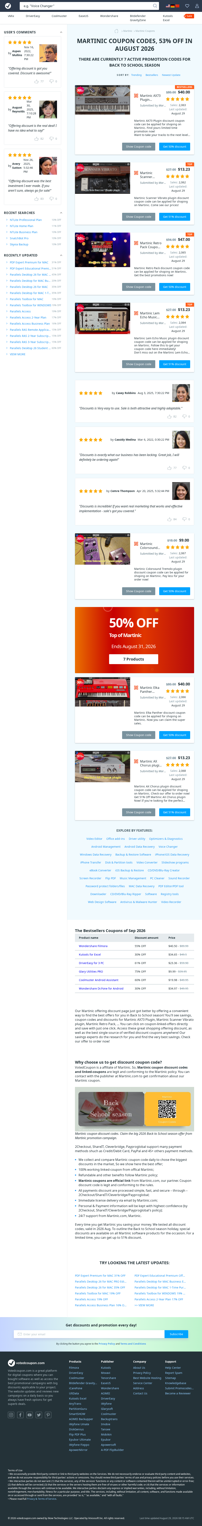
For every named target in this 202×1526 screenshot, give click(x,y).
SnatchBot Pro (35, 238)
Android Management (106, 846)
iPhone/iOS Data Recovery (172, 854)
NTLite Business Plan (35, 232)
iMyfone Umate (79, 1424)
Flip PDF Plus (77, 1434)
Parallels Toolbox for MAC (35, 299)
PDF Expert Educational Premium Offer (35, 268)
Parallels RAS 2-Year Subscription (35, 336)
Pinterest (48, 1415)
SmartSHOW (77, 1414)
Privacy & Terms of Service (41, 1499)
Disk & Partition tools (119, 862)
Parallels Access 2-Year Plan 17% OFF (159, 1299)
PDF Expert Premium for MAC (35, 262)
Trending (136, 75)
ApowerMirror (78, 1450)
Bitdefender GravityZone (138, 18)
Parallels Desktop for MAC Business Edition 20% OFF (164, 1281)
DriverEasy (33, 16)
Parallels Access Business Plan (35, 323)
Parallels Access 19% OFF (91, 1299)
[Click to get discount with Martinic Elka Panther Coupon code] (102, 710)
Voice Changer (168, 846)
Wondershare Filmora (93, 946)
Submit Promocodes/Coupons (179, 1388)
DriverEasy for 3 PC (91, 963)
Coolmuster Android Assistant (98, 980)
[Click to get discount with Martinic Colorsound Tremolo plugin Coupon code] (102, 566)
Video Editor (94, 839)
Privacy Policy (107, 1343)
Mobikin (106, 1434)
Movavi (105, 1373)
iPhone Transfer (90, 862)
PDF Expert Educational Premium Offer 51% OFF (164, 1275)
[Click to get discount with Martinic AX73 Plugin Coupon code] (102, 120)
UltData (74, 1393)
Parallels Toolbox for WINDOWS (35, 305)
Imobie (105, 1424)
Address (138, 1388)
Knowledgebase (175, 1383)
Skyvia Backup (35, 244)
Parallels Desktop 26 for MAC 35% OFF (100, 1287)
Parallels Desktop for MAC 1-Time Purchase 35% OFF (164, 1287)
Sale (189, 16)
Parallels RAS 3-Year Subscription (35, 342)
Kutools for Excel (90, 954)
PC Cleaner (157, 878)
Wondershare (109, 16)
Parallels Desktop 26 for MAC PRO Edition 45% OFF (105, 1281)
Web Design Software (102, 902)
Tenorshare (108, 1378)
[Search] (155, 6)
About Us (139, 1368)
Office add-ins (115, 839)
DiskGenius (76, 1429)
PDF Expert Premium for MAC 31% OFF (100, 1275)
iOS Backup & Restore (129, 870)
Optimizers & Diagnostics (166, 839)
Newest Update (171, 75)
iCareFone (75, 1388)
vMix (11, 16)
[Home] (117, 31)
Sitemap (170, 1378)
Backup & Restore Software (133, 854)
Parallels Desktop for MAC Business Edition (35, 281)
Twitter (39, 1415)
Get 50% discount (174, 146)
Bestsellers (152, 75)
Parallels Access (35, 311)
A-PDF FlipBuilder (112, 1450)
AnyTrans (75, 1403)
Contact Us (140, 1393)
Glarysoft (107, 1409)
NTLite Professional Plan (35, 220)
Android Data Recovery (139, 846)
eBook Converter (100, 870)
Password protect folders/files (105, 886)
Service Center (142, 1383)
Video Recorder (171, 902)
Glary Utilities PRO (91, 971)
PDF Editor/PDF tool (171, 886)
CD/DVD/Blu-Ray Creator (164, 870)
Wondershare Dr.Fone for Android (101, 988)
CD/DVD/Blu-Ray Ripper (125, 894)
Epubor (106, 1439)
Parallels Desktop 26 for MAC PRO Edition (35, 274)
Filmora (74, 1368)
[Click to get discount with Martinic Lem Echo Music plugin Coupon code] (102, 337)
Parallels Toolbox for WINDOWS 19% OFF (161, 1293)
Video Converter (147, 862)
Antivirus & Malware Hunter (138, 902)
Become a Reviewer (178, 1393)
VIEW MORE (17, 354)
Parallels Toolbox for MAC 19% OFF (98, 1293)
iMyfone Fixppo (79, 1445)
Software (151, 894)
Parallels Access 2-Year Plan (35, 317)
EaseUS (83, 16)
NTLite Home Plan (35, 226)
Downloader (98, 894)
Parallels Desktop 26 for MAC (35, 287)
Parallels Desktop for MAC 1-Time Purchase (35, 293)
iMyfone (106, 1403)
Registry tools (170, 894)
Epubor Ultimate (80, 1439)
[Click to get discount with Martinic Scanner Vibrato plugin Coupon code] (102, 193)
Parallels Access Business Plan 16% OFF (101, 1305)
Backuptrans (109, 1419)
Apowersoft (108, 1445)
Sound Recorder (179, 878)
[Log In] (197, 6)
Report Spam (173, 1373)
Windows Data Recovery (95, 854)
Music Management (133, 878)
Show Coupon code (138, 146)
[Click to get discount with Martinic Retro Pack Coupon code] (102, 264)
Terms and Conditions (133, 1343)
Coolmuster (59, 16)
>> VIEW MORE (144, 1305)
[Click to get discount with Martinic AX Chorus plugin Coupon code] (102, 785)
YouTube (29, 1415)
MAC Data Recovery (141, 886)
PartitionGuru (78, 1409)
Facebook (20, 1415)
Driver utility (137, 839)
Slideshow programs (175, 862)
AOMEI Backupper (81, 1419)
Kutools (106, 1368)
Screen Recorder (90, 878)
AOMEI (105, 1393)
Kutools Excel (168, 18)
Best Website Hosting (147, 1378)
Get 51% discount (174, 217)
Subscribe (176, 1334)
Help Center (173, 1368)
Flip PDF (110, 878)
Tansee (105, 1429)
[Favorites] (187, 6)
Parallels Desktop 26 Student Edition (35, 348)
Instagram (11, 1415)
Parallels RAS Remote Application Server (35, 330)
